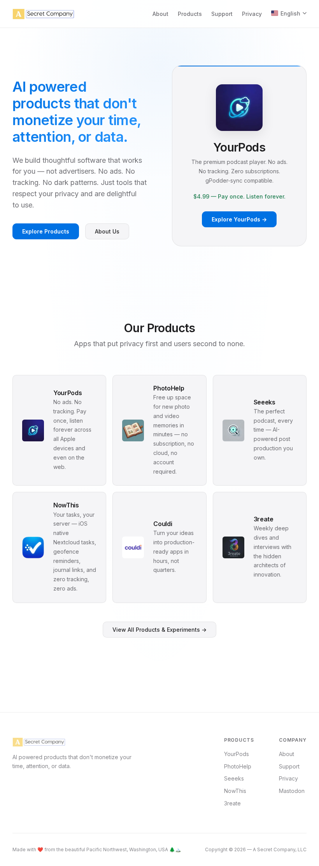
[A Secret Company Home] (43, 14)
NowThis (235, 791)
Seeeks (234, 778)
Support (222, 13)
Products (190, 13)
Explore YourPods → (239, 219)
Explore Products (45, 231)
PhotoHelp (237, 766)
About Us (107, 231)
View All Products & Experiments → (159, 629)
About (160, 13)
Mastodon (292, 791)
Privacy (252, 13)
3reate (232, 803)
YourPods (236, 754)
